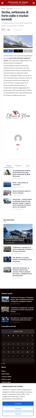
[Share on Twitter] (18, 50)
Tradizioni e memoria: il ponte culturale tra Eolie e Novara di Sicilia (22, 249)
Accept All (18, 403)
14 (22, 348)
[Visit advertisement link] (18, 115)
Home (3, 8)
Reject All (18, 414)
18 (8, 352)
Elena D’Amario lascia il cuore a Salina (22, 192)
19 (13, 352)
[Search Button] (34, 3)
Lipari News (9, 8)
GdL (8, 30)
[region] (18, 400)
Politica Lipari (6, 379)
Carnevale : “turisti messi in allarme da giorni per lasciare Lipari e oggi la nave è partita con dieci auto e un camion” (22, 203)
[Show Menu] (2, 3)
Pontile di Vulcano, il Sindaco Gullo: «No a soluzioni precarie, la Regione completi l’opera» (17, 238)
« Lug (3, 363)
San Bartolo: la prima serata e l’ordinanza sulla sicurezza (22, 259)
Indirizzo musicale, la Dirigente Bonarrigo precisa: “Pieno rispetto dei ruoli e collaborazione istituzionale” (22, 271)
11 (8, 348)
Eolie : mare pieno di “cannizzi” (20, 183)
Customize (18, 409)
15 (27, 348)
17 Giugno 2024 (17, 30)
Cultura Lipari (6, 382)
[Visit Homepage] (18, 3)
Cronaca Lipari (18, 8)
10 (4, 348)
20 (18, 352)
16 (32, 348)
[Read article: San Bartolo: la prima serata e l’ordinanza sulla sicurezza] (7, 259)
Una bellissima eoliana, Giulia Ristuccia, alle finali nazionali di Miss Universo (21, 173)
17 (4, 352)
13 (18, 348)
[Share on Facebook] (8, 50)
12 (13, 348)
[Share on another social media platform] (28, 50)
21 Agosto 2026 (10, 242)
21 (22, 352)
